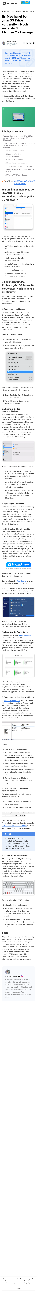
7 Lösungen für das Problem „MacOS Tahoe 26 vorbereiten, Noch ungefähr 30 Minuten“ (19, 145)
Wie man (15, 11)
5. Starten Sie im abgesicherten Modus (18, 166)
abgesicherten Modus (12, 700)
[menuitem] (24, 43)
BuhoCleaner (7, 539)
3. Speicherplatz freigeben (14, 159)
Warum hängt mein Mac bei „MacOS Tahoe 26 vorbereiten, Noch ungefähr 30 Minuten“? (18, 138)
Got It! (19, 1289)
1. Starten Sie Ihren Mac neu (15, 151)
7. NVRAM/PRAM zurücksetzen (16, 175)
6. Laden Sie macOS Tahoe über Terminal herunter (19, 171)
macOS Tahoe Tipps (25, 11)
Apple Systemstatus (26, 635)
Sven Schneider (11, 41)
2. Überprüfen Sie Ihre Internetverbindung (13, 155)
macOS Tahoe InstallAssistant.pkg (14, 825)
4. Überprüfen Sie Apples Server (16, 163)
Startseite (7, 11)
